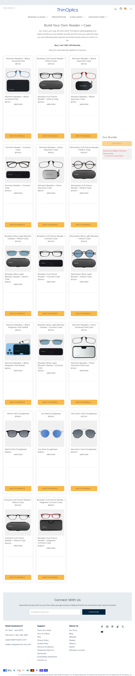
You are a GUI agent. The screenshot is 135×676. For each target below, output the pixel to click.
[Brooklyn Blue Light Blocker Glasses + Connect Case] (51, 347)
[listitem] (67, 2)
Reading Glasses (37, 17)
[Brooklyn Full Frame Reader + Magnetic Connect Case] (51, 522)
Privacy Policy (43, 640)
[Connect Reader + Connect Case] (18, 170)
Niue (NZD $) (8, 8)
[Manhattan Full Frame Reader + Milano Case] (84, 170)
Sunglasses (76, 17)
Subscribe (94, 612)
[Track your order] (120, 8)
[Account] (115, 9)
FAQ (39, 637)
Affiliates (72, 637)
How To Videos (43, 634)
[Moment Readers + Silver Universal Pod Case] (84, 347)
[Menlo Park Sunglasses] (18, 434)
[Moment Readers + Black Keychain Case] (84, 81)
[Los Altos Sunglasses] (51, 434)
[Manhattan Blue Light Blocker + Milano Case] (84, 259)
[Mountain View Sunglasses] (84, 434)
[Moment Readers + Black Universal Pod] (18, 81)
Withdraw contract (77, 650)
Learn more (18, 104)
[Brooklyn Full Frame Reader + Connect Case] (51, 259)
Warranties (41, 653)
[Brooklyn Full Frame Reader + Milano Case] (51, 81)
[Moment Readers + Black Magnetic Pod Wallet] (18, 347)
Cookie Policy (42, 644)
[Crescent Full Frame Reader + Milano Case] (18, 522)
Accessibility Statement (47, 657)
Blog (71, 634)
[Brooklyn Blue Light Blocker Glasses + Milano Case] (18, 259)
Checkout (117, 144)
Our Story (73, 630)
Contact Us (42, 660)
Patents (72, 644)
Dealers (72, 640)
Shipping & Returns (45, 650)
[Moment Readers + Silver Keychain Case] (51, 170)
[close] (30, 68)
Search (72, 647)
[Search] (131, 9)
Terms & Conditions (45, 647)
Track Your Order (44, 630)
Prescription (59, 17)
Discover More (97, 17)
